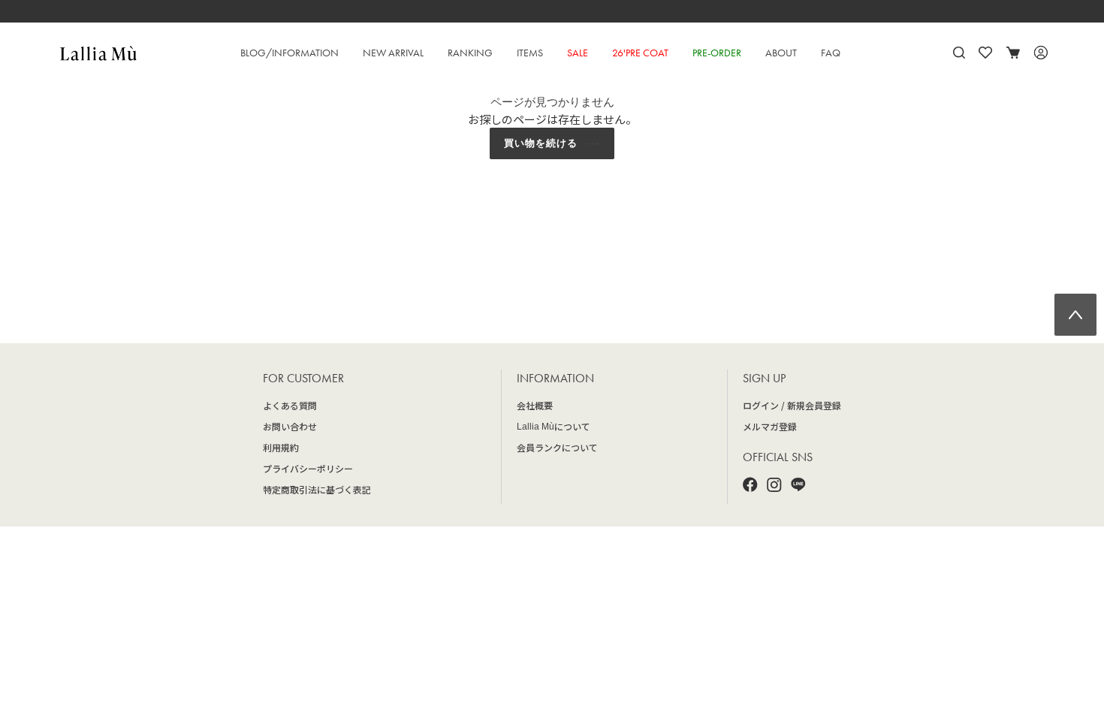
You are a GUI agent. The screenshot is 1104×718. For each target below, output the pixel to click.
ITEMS (530, 52)
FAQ (830, 52)
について (553, 426)
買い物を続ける (541, 143)
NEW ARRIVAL (393, 52)
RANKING (470, 52)
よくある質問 (290, 405)
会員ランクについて (557, 447)
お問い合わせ (290, 426)
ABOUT (781, 52)
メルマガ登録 (770, 426)
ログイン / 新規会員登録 (792, 405)
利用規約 (281, 447)
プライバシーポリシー (308, 468)
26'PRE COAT (640, 52)
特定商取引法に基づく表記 (317, 489)
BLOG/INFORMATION (289, 52)
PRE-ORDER (716, 52)
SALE (577, 52)
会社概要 (535, 405)
